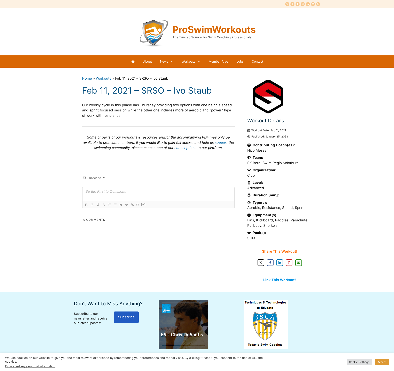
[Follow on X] (287, 4)
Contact (257, 61)
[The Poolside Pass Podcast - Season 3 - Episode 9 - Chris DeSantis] (183, 348)
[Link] (132, 204)
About (147, 61)
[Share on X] (261, 262)
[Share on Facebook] (270, 262)
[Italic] (92, 204)
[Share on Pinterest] (289, 262)
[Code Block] (126, 204)
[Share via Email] (298, 262)
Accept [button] (381, 362)
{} (137, 204)
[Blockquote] (121, 204)
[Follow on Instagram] (303, 4)
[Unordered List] (115, 204)
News (164, 61)
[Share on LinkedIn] (279, 262)
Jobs (240, 61)
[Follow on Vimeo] (313, 4)
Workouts (188, 61)
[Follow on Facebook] (298, 4)
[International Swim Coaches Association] (266, 348)
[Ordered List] (109, 204)
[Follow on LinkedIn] (308, 4)
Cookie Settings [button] (359, 362)
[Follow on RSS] (318, 4)
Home (87, 78)
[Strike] (104, 204)
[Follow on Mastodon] (292, 4)
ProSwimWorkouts (214, 29)
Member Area (218, 61)
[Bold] (86, 204)
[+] (143, 204)
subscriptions (185, 148)
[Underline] (98, 204)
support (221, 143)
